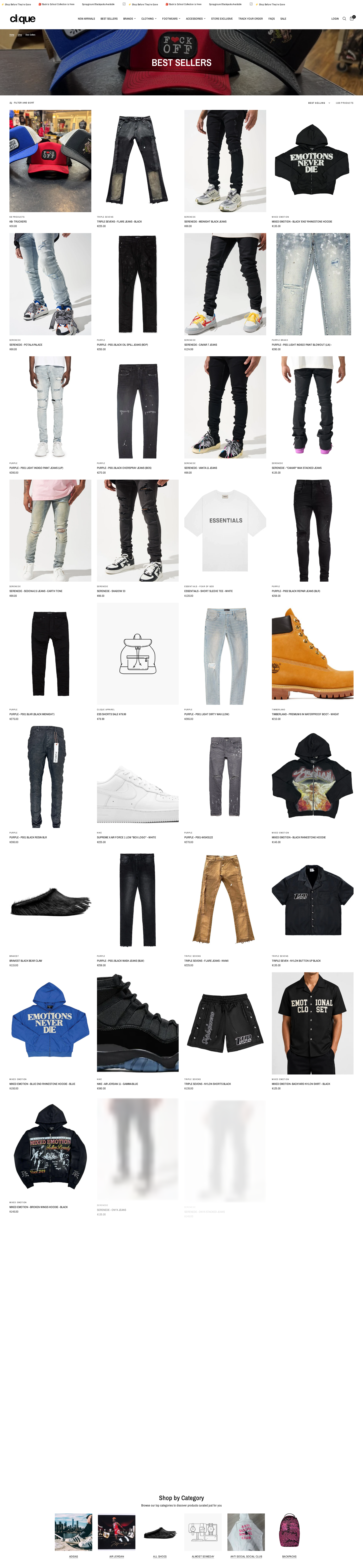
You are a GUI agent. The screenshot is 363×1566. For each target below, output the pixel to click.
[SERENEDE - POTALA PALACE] (50, 284)
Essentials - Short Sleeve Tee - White (208, 591)
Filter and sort (24, 102)
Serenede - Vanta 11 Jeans (200, 468)
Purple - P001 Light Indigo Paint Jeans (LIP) (36, 468)
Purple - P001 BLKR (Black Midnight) (31, 714)
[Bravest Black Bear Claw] (50, 900)
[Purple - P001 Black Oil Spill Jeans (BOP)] (138, 284)
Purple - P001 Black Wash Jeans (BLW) (120, 961)
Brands (128, 19)
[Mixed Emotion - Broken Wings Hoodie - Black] (50, 1146)
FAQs (271, 19)
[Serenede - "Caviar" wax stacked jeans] (313, 407)
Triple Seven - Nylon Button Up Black (296, 961)
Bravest (14, 956)
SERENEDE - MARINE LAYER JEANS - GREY (121, 1453)
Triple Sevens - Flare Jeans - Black (119, 221)
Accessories (194, 19)
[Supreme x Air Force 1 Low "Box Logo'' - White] (138, 777)
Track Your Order (250, 19)
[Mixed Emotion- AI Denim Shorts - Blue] (50, 1270)
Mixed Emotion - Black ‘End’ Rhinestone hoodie (302, 221)
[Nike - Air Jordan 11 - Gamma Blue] (138, 1023)
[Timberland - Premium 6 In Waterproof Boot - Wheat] (313, 654)
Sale (283, 19)
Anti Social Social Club (246, 1556)
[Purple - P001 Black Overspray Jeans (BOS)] (138, 407)
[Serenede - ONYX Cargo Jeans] (50, 1393)
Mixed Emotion (280, 217)
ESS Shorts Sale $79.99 (111, 714)
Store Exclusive (222, 19)
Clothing (147, 19)
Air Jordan (116, 1556)
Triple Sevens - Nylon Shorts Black (207, 1084)
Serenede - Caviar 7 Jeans (200, 345)
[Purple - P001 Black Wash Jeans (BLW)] (138, 900)
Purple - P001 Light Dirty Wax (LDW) (206, 714)
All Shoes (160, 1556)
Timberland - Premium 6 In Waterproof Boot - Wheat (305, 714)
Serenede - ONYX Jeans (111, 1207)
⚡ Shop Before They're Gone (78, 4)
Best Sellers (109, 19)
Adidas (73, 1556)
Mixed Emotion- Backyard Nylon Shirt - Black (301, 1084)
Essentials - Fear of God (199, 586)
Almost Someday (203, 1556)
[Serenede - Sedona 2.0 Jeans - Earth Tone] (50, 531)
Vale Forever (105, 1325)
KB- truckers (18, 221)
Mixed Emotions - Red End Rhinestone (296, 1207)
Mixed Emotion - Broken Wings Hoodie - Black (38, 1207)
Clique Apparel (106, 709)
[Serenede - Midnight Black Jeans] (225, 161)
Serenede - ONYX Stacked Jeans (204, 1207)
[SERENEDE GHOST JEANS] (313, 1270)
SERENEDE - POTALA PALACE (25, 345)
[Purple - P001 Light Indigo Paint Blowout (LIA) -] (313, 284)
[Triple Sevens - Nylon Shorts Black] (225, 1023)
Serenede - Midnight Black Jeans (205, 221)
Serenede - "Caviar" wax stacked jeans (297, 468)
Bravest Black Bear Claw (25, 961)
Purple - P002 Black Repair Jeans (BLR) (296, 591)
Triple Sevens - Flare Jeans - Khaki (206, 961)
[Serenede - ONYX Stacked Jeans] (225, 1146)
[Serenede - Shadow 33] (138, 531)
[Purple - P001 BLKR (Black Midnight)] (50, 654)
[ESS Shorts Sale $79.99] (138, 654)
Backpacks (289, 1556)
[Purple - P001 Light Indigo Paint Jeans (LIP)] (50, 407)
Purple (101, 340)
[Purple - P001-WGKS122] (225, 777)
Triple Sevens (105, 217)
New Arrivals (86, 19)
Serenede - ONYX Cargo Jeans (28, 1453)
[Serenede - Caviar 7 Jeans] (225, 284)
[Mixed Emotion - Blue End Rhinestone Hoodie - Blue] (50, 1023)
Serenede (190, 217)
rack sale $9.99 (194, 1453)
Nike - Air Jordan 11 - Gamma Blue (117, 1084)
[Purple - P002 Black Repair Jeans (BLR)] (313, 531)
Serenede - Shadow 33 (111, 591)
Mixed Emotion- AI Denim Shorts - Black (209, 1330)
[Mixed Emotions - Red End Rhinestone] (313, 1146)
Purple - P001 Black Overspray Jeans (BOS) (124, 468)
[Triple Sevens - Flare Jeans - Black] (138, 161)
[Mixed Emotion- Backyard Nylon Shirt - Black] (313, 1023)
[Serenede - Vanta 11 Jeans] (225, 407)
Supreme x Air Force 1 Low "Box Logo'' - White (126, 837)
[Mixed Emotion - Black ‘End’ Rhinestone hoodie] (313, 161)
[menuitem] (86, 19)
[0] (351, 18)
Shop (20, 34)
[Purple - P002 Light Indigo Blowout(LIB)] (313, 1393)
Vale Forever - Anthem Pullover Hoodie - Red (126, 1330)
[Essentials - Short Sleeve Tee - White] (225, 531)
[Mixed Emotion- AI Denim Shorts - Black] (225, 1270)
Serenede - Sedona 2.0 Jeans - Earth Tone (35, 591)
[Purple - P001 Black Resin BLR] (50, 777)
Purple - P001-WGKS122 (198, 837)
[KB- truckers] (50, 161)
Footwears (170, 19)
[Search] (344, 18)
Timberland (278, 709)
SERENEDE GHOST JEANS (287, 1330)
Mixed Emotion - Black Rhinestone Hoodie (299, 837)
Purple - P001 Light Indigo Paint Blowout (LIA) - (302, 345)
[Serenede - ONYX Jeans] (138, 1146)
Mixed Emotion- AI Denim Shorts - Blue (33, 1330)
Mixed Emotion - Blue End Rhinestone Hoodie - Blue (42, 1084)
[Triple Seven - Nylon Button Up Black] (313, 900)
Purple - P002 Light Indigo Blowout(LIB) (297, 1453)
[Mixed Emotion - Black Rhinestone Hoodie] (313, 777)
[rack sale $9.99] (225, 1393)
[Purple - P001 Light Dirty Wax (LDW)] (225, 654)
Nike (99, 832)
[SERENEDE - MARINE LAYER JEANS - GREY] (138, 1393)
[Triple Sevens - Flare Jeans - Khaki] (225, 900)
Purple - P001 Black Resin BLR (28, 837)
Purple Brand (280, 340)
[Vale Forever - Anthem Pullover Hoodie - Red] (138, 1270)
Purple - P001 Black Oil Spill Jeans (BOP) (122, 345)
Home (11, 34)
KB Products (17, 217)
